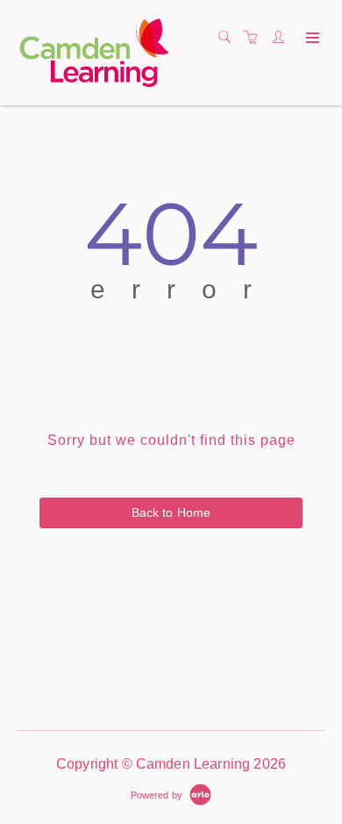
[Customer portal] (282, 38)
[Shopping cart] (255, 38)
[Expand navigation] (310, 39)
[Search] (228, 38)
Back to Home (171, 512)
